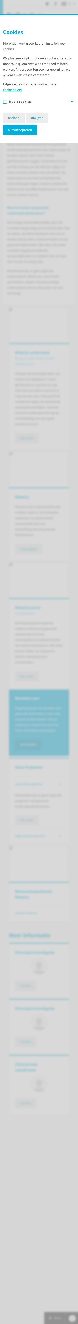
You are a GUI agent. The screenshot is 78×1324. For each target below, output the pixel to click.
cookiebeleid (12, 89)
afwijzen (37, 117)
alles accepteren (20, 129)
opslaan (14, 117)
